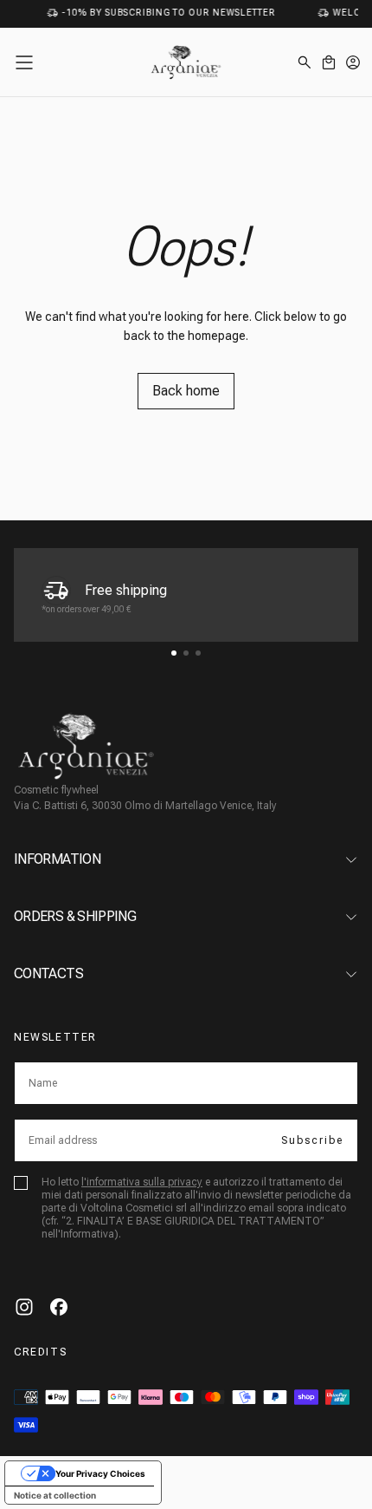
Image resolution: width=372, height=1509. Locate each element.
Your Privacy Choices (100, 1473)
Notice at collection (55, 1495)
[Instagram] (24, 1307)
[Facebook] (58, 1307)
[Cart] (328, 62)
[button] (24, 62)
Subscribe (312, 1140)
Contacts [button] (48, 973)
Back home (186, 390)
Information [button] (57, 859)
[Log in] (353, 62)
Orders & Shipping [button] (75, 916)
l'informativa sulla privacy (141, 1182)
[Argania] (86, 746)
